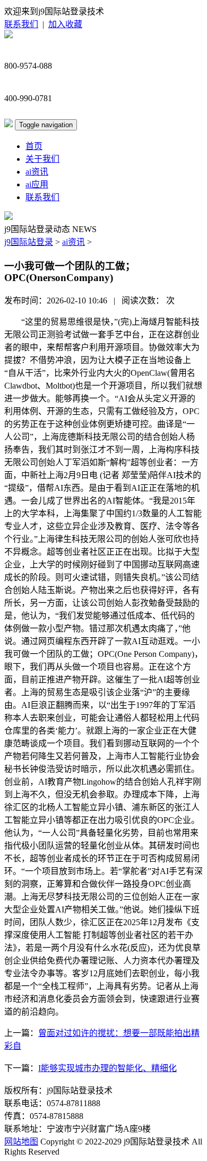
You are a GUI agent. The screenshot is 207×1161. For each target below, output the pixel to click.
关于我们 (42, 158)
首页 (33, 146)
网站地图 (21, 1141)
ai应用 (36, 184)
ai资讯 (36, 171)
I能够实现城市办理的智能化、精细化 (107, 1068)
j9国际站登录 (28, 241)
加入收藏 (65, 24)
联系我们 (21, 24)
